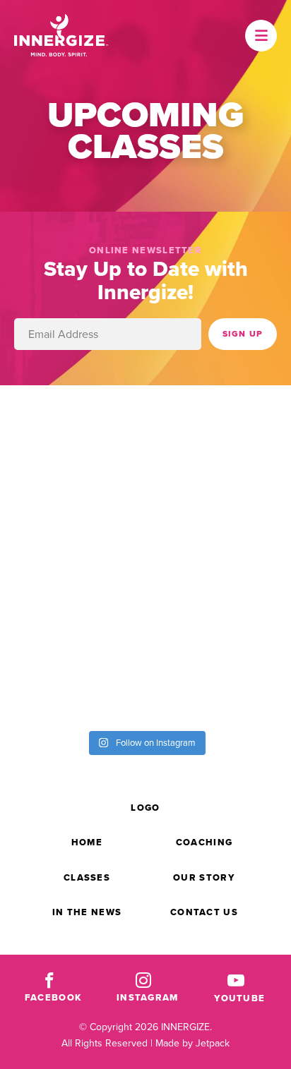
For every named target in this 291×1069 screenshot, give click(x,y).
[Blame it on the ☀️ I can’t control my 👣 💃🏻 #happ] (218, 678)
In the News (86, 912)
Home (86, 842)
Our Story (204, 877)
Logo (145, 807)
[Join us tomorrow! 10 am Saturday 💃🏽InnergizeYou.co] (73, 515)
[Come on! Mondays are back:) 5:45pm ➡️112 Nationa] (218, 434)
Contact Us (204, 912)
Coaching (204, 842)
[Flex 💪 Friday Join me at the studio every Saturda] (73, 678)
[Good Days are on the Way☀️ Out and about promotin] (73, 597)
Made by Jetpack (192, 1043)
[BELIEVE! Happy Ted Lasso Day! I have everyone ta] (218, 515)
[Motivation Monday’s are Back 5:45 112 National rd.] (73, 434)
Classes (87, 877)
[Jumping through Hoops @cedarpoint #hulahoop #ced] (218, 597)
